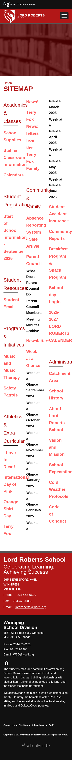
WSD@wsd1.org (23, 654)
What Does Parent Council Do (32, 282)
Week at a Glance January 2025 (33, 474)
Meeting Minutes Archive (33, 325)
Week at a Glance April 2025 (55, 131)
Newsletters (37, 340)
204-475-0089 (22, 601)
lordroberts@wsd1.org (30, 607)
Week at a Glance (33, 358)
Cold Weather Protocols (58, 489)
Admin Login (38, 725)
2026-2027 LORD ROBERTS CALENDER (60, 326)
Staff (51, 725)
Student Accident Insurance (59, 213)
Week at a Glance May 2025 (55, 161)
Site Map (23, 725)
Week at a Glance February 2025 (33, 504)
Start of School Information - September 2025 (15, 237)
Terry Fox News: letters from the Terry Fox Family (32, 140)
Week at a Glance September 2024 (35, 384)
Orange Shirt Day (10, 508)
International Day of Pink (16, 484)
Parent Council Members (34, 306)
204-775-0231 (22, 644)
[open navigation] (64, 15)
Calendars (13, 175)
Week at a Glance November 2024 (34, 444)
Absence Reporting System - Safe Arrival (36, 232)
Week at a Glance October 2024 (33, 414)
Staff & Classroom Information (15, 157)
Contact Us (9, 725)
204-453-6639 (26, 595)
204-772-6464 (18, 649)
